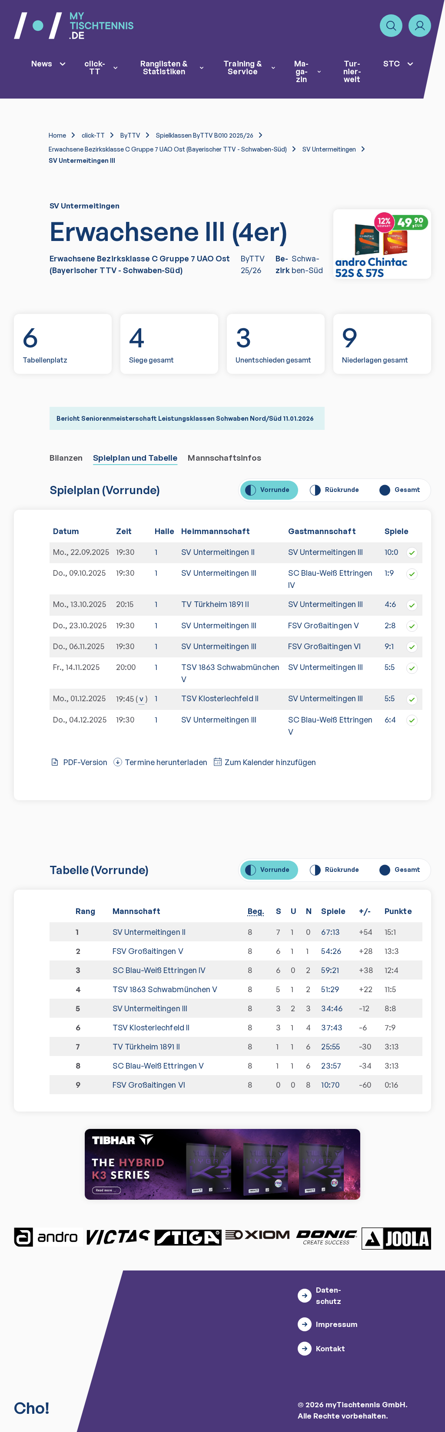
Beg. (256, 911)
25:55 (330, 1046)
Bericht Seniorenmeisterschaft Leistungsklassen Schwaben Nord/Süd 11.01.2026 (185, 418)
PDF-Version (85, 762)
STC (391, 63)
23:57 (331, 1065)
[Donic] (327, 1237)
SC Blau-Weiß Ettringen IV (159, 970)
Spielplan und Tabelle (135, 457)
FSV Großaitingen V (323, 625)
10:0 (391, 552)
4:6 (390, 604)
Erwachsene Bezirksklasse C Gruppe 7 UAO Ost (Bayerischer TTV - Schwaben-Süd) (168, 149)
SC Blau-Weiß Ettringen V (158, 1065)
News (41, 63)
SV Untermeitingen (329, 149)
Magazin (301, 71)
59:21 (330, 970)
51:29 (330, 989)
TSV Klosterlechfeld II (219, 698)
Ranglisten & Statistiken (164, 67)
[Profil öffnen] (419, 25)
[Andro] (48, 1237)
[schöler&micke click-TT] (382, 244)
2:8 (390, 625)
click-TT (94, 67)
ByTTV (130, 135)
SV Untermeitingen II (217, 552)
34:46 (331, 1008)
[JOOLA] (396, 1238)
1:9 (389, 572)
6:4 (390, 719)
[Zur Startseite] (73, 25)
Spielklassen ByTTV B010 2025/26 (204, 135)
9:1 (389, 646)
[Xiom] (257, 1235)
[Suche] (391, 25)
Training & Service (242, 67)
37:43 (331, 1027)
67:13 (330, 932)
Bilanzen (66, 457)
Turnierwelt (352, 71)
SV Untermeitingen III (325, 552)
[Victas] (118, 1237)
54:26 (331, 951)
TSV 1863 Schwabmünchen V (230, 673)
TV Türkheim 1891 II (215, 604)
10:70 (330, 1084)
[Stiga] (187, 1237)
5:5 (390, 667)
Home (57, 135)
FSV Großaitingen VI (324, 646)
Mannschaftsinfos (224, 457)
